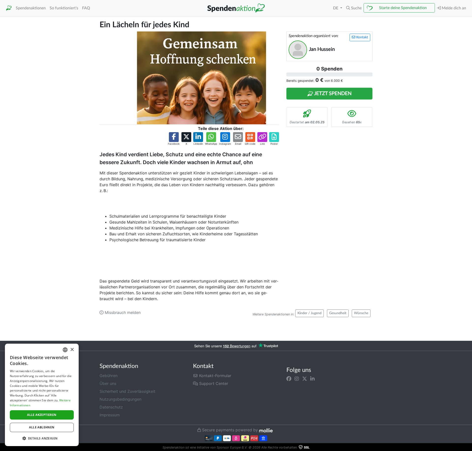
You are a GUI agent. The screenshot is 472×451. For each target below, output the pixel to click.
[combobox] (65, 349)
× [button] (72, 350)
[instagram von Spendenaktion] (297, 378)
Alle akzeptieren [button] (41, 415)
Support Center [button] (213, 383)
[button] (354, 8)
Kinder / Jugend (309, 313)
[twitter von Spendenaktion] (304, 378)
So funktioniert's (64, 8)
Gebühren (109, 375)
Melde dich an (453, 8)
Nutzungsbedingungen (120, 399)
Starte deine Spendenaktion (403, 8)
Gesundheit (337, 313)
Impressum (110, 414)
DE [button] (336, 8)
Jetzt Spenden (332, 93)
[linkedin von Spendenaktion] (312, 378)
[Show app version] (468, 447)
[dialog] (42, 395)
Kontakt (361, 37)
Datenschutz (111, 407)
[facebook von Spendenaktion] (288, 378)
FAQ (86, 8)
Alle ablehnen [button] (41, 427)
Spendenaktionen (31, 8)
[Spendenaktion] (9, 8)
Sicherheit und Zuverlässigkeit (127, 391)
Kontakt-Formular (214, 375)
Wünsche (361, 313)
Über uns (108, 383)
